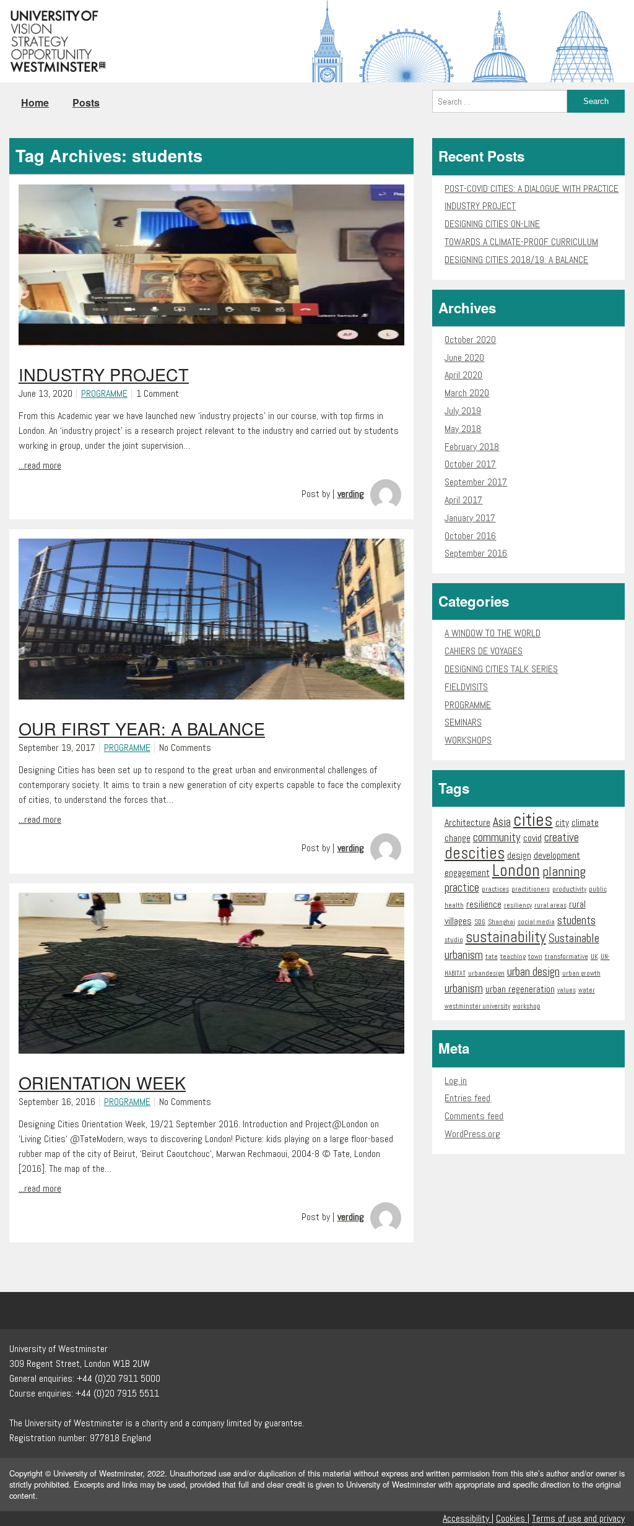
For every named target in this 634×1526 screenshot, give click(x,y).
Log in (456, 1080)
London (516, 870)
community (497, 837)
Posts (86, 102)
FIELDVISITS (466, 686)
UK (594, 957)
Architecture (467, 822)
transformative (566, 957)
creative (561, 837)
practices (495, 889)
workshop (527, 1006)
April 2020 (463, 374)
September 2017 (476, 481)
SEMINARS (463, 722)
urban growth (581, 973)
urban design (533, 971)
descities (475, 853)
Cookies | (512, 1518)
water (586, 990)
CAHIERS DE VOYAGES (484, 650)
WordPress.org (472, 1133)
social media (536, 922)
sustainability (506, 937)
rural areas (550, 905)
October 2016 (470, 535)
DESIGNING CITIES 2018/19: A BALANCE (516, 259)
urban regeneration (520, 988)
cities (533, 819)
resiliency (518, 905)
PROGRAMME (104, 393)
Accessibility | (468, 1518)
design (519, 855)
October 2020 (470, 339)
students (576, 920)
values (566, 990)
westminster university (477, 1006)
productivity (569, 889)
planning (564, 871)
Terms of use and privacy (578, 1518)
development (557, 855)
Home (35, 102)
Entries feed (467, 1097)
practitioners (530, 889)
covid (532, 837)
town (535, 957)
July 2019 (463, 410)
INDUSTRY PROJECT (480, 205)
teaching (513, 957)
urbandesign (486, 973)
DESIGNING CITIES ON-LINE (492, 223)
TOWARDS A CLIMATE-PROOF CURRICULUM (521, 241)
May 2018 (463, 428)
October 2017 (470, 463)
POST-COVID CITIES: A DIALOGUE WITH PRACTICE (532, 188)
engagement (467, 872)
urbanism (464, 988)
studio (454, 940)
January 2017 (470, 517)
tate (491, 957)
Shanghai (501, 922)
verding (350, 493)
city (562, 822)
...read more (40, 465)
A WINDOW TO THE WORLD (493, 632)
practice (462, 887)
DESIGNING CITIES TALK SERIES (501, 668)
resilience (484, 904)
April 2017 (463, 499)
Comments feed (474, 1115)
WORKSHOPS (468, 740)
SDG (479, 922)
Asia (502, 822)
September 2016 (476, 553)
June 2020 (464, 357)
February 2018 (472, 446)
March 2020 (467, 392)
